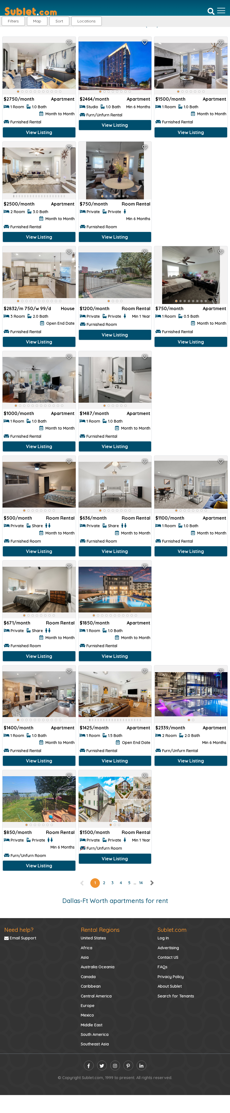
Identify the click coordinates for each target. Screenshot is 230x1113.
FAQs (162, 966)
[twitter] (102, 1065)
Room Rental (136, 204)
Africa (86, 947)
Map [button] (37, 21)
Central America (96, 996)
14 (141, 882)
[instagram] (115, 1065)
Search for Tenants (176, 996)
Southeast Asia (95, 1044)
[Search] (211, 11)
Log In (163, 938)
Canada (88, 976)
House (68, 308)
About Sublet (170, 986)
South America (95, 1034)
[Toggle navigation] (221, 10)
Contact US (168, 957)
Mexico (87, 1015)
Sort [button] (59, 21)
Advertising (168, 947)
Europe (88, 1005)
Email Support (22, 938)
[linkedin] (141, 1065)
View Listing (39, 132)
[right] (152, 883)
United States (93, 938)
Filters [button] (13, 21)
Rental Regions (100, 929)
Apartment (63, 99)
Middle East (91, 1024)
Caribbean (91, 986)
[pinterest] (128, 1065)
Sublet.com (172, 929)
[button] (86, 21)
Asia (85, 957)
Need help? (18, 929)
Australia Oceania (97, 966)
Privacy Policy (171, 976)
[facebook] (89, 1065)
